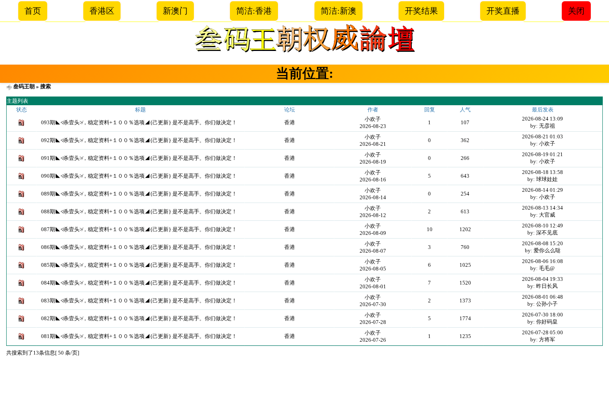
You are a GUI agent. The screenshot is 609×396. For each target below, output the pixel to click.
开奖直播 (503, 10)
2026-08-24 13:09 (542, 119)
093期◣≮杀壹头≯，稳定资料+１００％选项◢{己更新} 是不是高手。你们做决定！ (139, 122)
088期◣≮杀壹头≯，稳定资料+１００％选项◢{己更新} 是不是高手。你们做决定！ (139, 211)
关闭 (576, 10)
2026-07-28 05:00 (542, 332)
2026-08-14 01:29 (542, 190)
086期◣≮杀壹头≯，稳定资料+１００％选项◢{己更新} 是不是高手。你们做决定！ (139, 247)
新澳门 (175, 10)
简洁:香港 (254, 10)
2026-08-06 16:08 (542, 261)
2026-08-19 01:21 (542, 154)
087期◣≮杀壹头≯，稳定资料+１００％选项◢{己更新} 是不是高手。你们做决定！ (139, 229)
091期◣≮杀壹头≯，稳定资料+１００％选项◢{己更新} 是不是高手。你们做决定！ (139, 158)
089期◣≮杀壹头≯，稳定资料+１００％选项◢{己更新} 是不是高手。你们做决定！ (139, 194)
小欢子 (373, 119)
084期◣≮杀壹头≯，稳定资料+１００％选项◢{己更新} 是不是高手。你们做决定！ (139, 283)
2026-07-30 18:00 (542, 314)
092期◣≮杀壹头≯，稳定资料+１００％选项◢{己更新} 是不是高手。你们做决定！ (139, 140)
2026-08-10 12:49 (542, 225)
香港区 (101, 10)
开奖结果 (421, 10)
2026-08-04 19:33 (542, 279)
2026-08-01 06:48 (542, 297)
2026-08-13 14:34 (542, 208)
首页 (32, 10)
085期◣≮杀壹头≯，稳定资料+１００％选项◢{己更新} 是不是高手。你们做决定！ (139, 265)
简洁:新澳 (338, 10)
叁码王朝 (24, 86)
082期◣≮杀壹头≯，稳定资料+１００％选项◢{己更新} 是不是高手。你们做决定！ (139, 318)
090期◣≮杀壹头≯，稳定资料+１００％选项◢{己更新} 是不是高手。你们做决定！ (139, 176)
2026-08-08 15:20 (542, 243)
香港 (289, 122)
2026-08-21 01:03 (542, 136)
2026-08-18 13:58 (542, 172)
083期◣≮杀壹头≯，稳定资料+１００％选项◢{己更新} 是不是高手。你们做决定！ (139, 300)
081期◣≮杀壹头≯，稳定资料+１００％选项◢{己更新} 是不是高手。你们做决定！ (139, 336)
